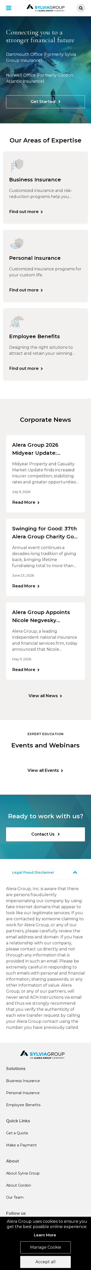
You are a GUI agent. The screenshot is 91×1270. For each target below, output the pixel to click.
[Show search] (81, 8)
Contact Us (43, 834)
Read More (23, 502)
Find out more (24, 211)
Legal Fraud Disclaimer (33, 872)
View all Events (43, 770)
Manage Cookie (45, 1247)
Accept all (45, 1261)
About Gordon (18, 1185)
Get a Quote (17, 1133)
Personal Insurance (23, 1093)
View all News (43, 695)
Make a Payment (21, 1145)
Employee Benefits (23, 1105)
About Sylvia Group (23, 1173)
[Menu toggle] (12, 8)
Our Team (15, 1197)
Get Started (43, 101)
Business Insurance (23, 1081)
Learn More (45, 1235)
